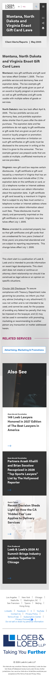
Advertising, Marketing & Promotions (24, 349)
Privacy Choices (22, 619)
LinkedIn (8, 610)
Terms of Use (13, 616)
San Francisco (13, 603)
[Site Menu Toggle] (43, 6)
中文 (24, 7)
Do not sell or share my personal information (25, 621)
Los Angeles (11, 597)
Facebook (21, 610)
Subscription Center (32, 616)
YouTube (40, 610)
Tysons (27, 603)
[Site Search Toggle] (36, 6)
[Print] (43, 28)
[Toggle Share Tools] (43, 23)
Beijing (38, 603)
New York (26, 597)
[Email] (43, 18)
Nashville (15, 600)
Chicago (38, 597)
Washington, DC (31, 600)
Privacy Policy (32, 613)
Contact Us (16, 613)
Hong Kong (24, 606)
